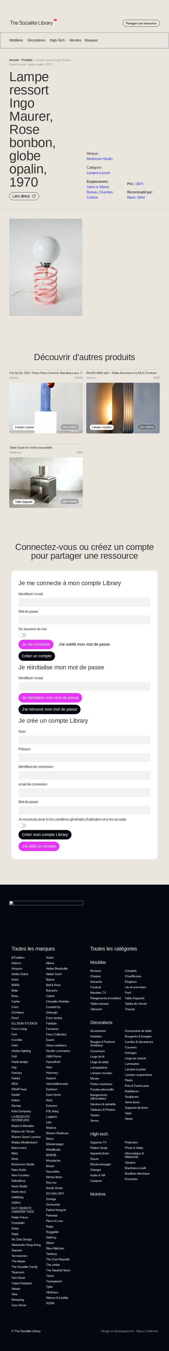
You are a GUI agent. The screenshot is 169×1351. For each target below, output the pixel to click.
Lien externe (69, 427)
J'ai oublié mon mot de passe (84, 644)
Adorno (14, 377)
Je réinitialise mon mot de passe (50, 697)
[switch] (22, 635)
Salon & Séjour (98, 187)
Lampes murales (102, 427)
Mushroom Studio (100, 159)
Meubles (98, 962)
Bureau (92, 192)
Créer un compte (36, 656)
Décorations (101, 1022)
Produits (27, 60)
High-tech (99, 1134)
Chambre (106, 192)
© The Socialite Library (26, 1331)
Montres (98, 1194)
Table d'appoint (23, 501)
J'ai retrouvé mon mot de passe (49, 709)
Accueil (13, 60)
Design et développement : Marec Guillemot (129, 1331)
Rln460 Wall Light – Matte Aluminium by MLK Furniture (121, 373)
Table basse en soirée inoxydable (30, 447)
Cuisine (92, 197)
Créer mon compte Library (45, 834)
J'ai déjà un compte (39, 846)
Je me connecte (36, 644)
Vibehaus (15, 452)
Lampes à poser (98, 173)
